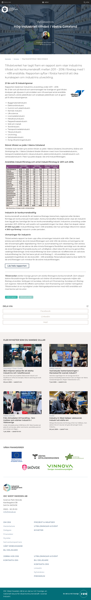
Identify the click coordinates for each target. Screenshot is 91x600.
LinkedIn (45, 316)
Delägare (7, 530)
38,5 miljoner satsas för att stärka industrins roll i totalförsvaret (22, 355)
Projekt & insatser (44, 522)
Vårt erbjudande (13, 546)
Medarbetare (9, 526)
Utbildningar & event (46, 526)
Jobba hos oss (11, 556)
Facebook (45, 311)
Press (14, 368)
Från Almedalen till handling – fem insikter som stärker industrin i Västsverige (22, 402)
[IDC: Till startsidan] (10, 9)
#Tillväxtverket (26, 297)
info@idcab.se (9, 512)
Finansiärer (8, 534)
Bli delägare (10, 550)
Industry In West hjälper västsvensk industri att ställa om (68, 402)
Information (45, 22)
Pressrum (39, 576)
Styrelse (6, 538)
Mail (45, 322)
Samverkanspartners (12, 542)
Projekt (20, 368)
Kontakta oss (10, 560)
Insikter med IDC (55, 368)
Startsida (8, 59)
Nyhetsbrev (39, 572)
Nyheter (16, 59)
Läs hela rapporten (17, 266)
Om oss (7, 522)
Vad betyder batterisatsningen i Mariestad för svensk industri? (68, 355)
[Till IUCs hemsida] (75, 594)
